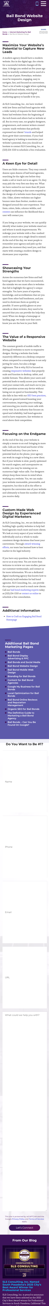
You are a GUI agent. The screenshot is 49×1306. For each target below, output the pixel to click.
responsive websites (21, 370)
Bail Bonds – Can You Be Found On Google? (22, 723)
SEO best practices (36, 395)
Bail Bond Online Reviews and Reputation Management (22, 702)
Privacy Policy (18, 1219)
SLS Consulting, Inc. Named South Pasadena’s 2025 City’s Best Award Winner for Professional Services (22, 1286)
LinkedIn (40, 32)
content (6, 211)
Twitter (46, 32)
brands (27, 132)
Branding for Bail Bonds (21, 676)
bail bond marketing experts (25, 589)
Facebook (43, 32)
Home (5, 32)
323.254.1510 (37, 3)
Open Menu (43, 3)
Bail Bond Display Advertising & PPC (18, 657)
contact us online (30, 593)
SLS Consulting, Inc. (6, 3)
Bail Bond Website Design (23, 666)
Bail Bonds (14, 652)
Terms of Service (36, 1219)
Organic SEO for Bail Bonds (23, 709)
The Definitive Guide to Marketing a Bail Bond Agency (21, 715)
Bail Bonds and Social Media (24, 662)
